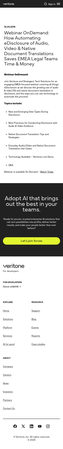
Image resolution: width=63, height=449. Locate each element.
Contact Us (9, 408)
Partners (7, 400)
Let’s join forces (31, 241)
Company (8, 366)
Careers (7, 374)
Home (6, 310)
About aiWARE (11, 286)
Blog (34, 319)
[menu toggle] (58, 4)
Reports (36, 335)
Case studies (38, 344)
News (6, 383)
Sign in (51, 3)
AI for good (9, 344)
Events (35, 327)
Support (36, 310)
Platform (7, 327)
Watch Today (46, 171)
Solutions (8, 319)
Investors (8, 391)
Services (7, 335)
